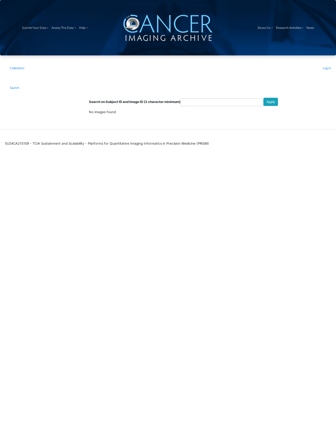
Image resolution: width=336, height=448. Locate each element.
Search (14, 88)
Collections (17, 68)
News (311, 27)
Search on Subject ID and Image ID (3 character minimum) (134, 102)
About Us (266, 27)
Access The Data (64, 27)
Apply (270, 102)
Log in (327, 68)
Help (84, 27)
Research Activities (290, 27)
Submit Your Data (36, 27)
